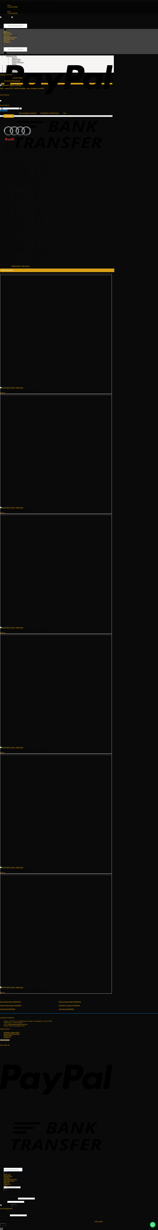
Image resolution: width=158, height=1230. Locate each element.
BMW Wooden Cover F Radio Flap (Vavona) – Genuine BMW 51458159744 (22, 990)
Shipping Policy (16, 59)
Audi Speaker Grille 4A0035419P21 (10, 1002)
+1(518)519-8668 (17, 78)
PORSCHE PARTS (12, 67)
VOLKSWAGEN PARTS (13, 72)
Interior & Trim (9, 88)
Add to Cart (4, 110)
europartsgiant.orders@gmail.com (17, 1024)
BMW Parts (7, 32)
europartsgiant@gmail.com (12, 81)
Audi (64, 113)
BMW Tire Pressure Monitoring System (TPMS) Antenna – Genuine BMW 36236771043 (26, 750)
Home (2, 88)
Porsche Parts (8, 34)
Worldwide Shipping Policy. (12, 1032)
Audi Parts (7, 36)
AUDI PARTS (10, 68)
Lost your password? (6, 1208)
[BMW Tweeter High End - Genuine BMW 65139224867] (11, 507)
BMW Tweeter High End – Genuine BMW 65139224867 (16, 510)
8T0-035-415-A (54, 113)
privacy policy (99, 1221)
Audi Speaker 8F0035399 (7, 1009)
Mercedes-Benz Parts (10, 37)
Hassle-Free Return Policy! (12, 1034)
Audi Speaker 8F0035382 (66, 1009)
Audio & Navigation (20, 88)
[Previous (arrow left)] (0, 1229)
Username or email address (9, 1198)
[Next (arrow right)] (2, 1229)
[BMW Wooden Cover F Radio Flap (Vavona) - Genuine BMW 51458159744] (11, 987)
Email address (5, 1215)
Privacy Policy (16, 61)
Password (3, 1202)
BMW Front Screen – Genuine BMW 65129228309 (15, 870)
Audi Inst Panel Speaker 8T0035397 (10, 1005)
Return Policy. (25, 266)
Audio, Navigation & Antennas (35, 88)
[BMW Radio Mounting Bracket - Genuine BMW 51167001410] (11, 388)
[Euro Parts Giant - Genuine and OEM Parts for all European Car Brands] (11, 17)
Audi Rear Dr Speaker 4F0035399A (69, 1005)
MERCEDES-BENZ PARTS (14, 70)
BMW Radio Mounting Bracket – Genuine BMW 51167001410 (18, 390)
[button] (152, 1224)
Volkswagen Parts (9, 39)
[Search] (5, 29)
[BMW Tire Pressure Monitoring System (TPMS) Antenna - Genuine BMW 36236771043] (11, 747)
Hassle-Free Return (18, 62)
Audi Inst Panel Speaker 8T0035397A (70, 1002)
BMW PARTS (10, 65)
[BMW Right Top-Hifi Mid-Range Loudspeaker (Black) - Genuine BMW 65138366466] (11, 627)
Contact (14, 64)
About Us (6, 40)
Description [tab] (8, 116)
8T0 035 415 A (45, 113)
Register (3, 1224)
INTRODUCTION (11, 56)
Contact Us (7, 1037)
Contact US (7, 42)
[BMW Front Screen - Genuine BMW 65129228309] (11, 867)
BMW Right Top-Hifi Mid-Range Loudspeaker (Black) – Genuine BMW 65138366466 (25, 630)
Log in (14, 1205)
